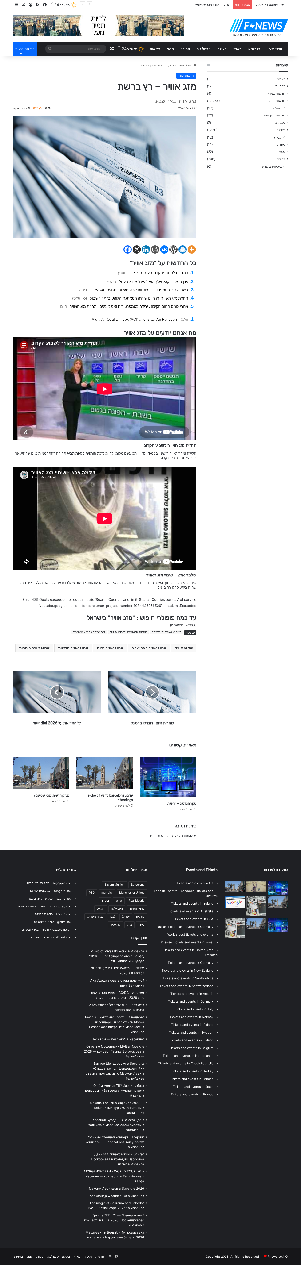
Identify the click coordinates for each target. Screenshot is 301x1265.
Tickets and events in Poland (192, 1024)
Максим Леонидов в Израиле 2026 (116, 1188)
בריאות (155, 49)
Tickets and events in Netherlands (188, 1055)
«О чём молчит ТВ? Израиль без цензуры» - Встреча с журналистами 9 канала (114, 1090)
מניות (278, 137)
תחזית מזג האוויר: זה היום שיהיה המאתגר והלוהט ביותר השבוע (139, 298)
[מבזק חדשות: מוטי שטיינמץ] (41, 773)
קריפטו (280, 159)
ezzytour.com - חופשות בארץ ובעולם (47, 929)
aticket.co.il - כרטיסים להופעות (51, 937)
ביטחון (105, 900)
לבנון (112, 916)
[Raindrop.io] (182, 249)
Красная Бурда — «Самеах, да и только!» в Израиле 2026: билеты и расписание (116, 1125)
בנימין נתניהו (136, 908)
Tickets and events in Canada (191, 1079)
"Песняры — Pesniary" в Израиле (118, 1039)
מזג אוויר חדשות (72, 648)
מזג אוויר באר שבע (148, 648)
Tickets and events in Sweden (191, 1032)
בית (191, 65)
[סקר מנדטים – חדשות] (168, 777)
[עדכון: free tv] (235, 928)
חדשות (277, 49)
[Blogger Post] (155, 249)
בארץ (237, 49)
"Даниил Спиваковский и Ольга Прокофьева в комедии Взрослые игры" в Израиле (117, 1159)
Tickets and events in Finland (191, 1040)
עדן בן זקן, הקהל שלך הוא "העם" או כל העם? (153, 282)
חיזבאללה (117, 908)
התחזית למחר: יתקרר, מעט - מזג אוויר (158, 273)
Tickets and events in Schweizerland (186, 986)
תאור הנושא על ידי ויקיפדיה (167, 632)
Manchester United (131, 892)
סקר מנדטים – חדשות (181, 804)
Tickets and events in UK (195, 883)
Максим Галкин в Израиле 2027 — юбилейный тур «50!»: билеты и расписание (117, 1108)
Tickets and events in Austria (191, 993)
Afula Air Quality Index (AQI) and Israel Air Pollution (134, 319)
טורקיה (140, 916)
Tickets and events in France (192, 1094)
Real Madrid (136, 900)
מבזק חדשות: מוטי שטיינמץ (51, 796)
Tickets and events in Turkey (192, 1071)
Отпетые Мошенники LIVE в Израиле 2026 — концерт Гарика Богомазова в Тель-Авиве (114, 1051)
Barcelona (137, 884)
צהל (129, 924)
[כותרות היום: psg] (256, 923)
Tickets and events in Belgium (191, 1048)
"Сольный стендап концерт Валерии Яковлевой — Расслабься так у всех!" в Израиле (113, 1142)
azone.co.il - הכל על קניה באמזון (50, 898)
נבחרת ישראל (95, 916)
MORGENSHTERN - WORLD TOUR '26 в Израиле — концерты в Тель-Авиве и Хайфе (114, 1176)
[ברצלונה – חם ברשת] (278, 925)
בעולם (222, 49)
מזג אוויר (182, 648)
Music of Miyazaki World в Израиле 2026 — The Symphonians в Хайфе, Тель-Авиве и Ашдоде (116, 956)
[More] (192, 249)
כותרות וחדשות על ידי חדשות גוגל (128, 632)
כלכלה (255, 49)
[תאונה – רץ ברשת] (256, 886)
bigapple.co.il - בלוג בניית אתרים (49, 883)
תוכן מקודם (139, 938)
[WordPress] (173, 249)
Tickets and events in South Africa (188, 978)
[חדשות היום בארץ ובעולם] (258, 25)
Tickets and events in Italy (194, 1009)
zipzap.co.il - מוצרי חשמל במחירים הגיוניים (43, 906)
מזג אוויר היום (109, 648)
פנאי (170, 49)
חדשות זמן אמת (273, 115)
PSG (92, 892)
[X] (137, 249)
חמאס (100, 908)
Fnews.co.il (276, 1256)
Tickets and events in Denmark (190, 1001)
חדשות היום (177, 65)
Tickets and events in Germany (190, 962)
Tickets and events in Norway (191, 1017)
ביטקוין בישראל (271, 166)
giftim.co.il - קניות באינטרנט (53, 922)
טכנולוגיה (204, 49)
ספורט (185, 49)
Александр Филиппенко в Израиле (117, 1196)
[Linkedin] (146, 249)
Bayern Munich (114, 884)
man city (107, 892)
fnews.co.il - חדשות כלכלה (53, 914)
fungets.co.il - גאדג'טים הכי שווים (49, 891)
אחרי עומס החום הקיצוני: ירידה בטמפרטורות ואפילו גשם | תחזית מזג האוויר (129, 307)
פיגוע (141, 924)
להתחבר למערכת (181, 835)
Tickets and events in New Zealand (187, 970)
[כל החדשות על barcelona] (256, 906)
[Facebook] (127, 249)
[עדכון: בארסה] (235, 902)
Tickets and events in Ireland (192, 903)
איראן (118, 900)
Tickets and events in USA (193, 919)
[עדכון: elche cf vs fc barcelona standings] (104, 773)
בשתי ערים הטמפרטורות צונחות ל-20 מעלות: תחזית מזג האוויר (139, 290)
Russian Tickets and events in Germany (184, 927)
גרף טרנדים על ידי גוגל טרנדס (89, 632)
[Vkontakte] (164, 249)
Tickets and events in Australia (190, 911)
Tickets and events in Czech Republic (185, 1063)
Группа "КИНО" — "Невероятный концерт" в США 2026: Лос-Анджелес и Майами (114, 1220)
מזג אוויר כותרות (33, 648)
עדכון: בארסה (221, 5)
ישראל (126, 916)
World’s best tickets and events (190, 934)
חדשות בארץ (276, 93)
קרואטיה (115, 924)
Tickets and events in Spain (193, 1086)
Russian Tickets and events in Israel (187, 942)
